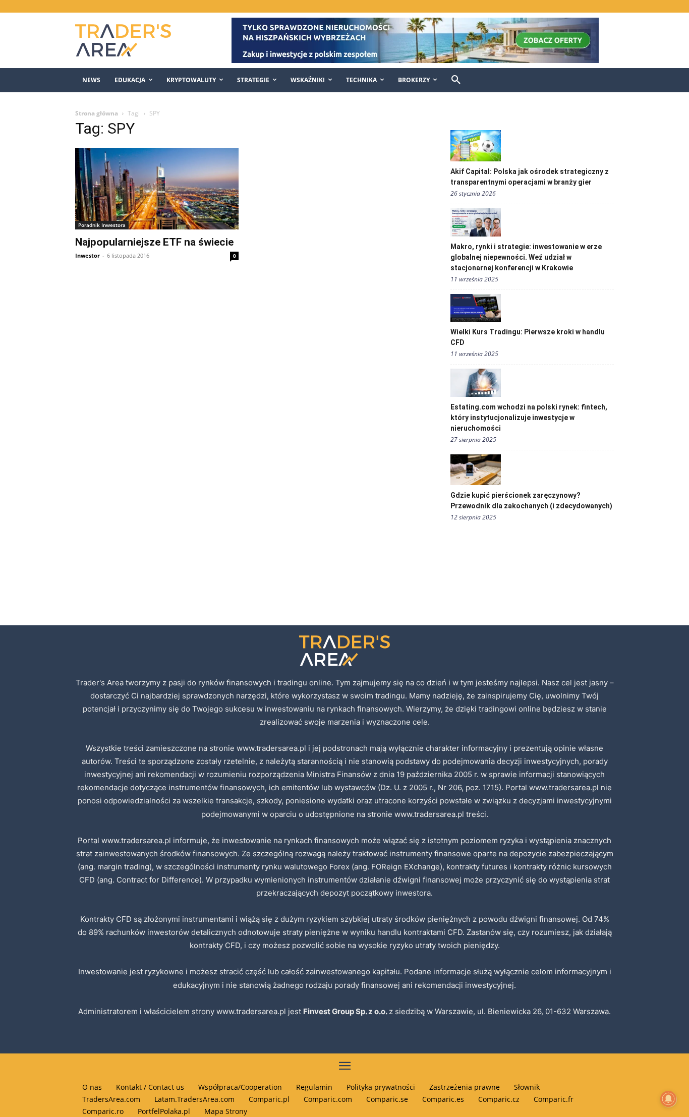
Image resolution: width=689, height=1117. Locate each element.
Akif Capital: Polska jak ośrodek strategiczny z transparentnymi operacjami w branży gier (529, 176)
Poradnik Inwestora (102, 224)
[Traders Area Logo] (133, 40)
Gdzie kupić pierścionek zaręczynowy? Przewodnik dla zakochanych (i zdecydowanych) (531, 500)
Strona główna (96, 113)
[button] (456, 80)
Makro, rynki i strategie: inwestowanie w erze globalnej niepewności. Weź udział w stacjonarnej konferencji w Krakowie (526, 257)
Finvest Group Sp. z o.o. (346, 1011)
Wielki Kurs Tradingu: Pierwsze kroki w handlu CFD (527, 337)
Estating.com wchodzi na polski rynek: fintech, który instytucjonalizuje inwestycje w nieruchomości (528, 417)
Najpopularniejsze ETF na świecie (154, 242)
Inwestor (87, 255)
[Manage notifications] (668, 1099)
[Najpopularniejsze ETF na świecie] (157, 188)
